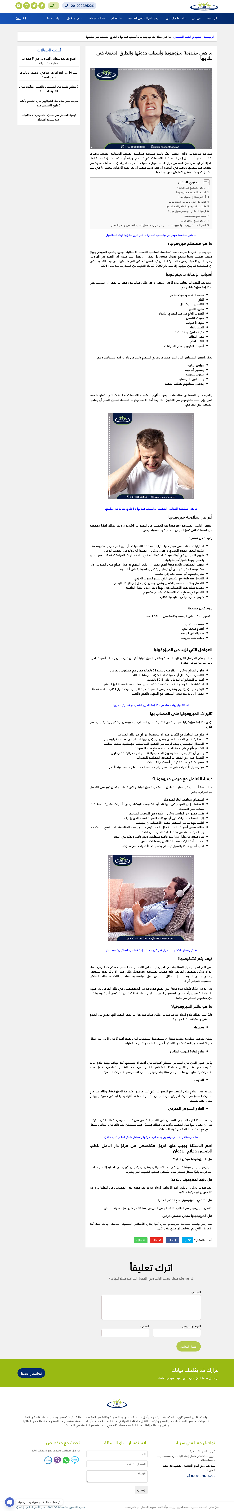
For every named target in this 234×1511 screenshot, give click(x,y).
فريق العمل (148, 1507)
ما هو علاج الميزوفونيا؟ (193, 220)
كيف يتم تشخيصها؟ (195, 215)
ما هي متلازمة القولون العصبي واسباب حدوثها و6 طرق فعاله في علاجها (151, 508)
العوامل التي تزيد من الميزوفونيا (187, 201)
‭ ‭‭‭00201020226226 (202, 1476)
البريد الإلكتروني (190, 1326)
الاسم (144, 1326)
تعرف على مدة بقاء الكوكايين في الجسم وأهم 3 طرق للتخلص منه (49, 103)
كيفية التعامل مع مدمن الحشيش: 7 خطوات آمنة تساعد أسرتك (49, 117)
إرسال (141, 1490)
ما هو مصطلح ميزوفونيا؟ (191, 187)
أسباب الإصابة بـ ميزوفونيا (191, 192)
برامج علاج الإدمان (176, 18)
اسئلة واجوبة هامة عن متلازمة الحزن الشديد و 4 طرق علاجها (151, 705)
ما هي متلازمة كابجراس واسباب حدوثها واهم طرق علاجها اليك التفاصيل (151, 235)
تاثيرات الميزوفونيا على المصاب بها (186, 206)
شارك (172, 1240)
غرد (186, 1240)
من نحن (196, 18)
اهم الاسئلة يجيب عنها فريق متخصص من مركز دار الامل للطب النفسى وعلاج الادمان (158, 225)
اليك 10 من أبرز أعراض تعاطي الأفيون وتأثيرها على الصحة (49, 74)
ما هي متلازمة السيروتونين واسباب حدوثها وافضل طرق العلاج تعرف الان (151, 1137)
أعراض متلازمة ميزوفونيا (192, 197)
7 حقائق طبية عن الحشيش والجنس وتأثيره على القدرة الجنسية (48, 88)
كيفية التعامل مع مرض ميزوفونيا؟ (187, 211)
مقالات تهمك (97, 18)
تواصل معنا (53, 18)
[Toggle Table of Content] (205, 182)
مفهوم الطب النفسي (187, 36)
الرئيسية (212, 18)
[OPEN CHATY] (9, 1502)
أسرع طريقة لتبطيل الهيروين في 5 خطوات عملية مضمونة (49, 60)
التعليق (195, 1292)
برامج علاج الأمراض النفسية (143, 18)
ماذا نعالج (117, 18)
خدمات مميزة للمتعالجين (192, 1507)
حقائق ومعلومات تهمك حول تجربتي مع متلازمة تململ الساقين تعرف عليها (151, 950)
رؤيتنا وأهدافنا (166, 1507)
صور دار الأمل (74, 18)
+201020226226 (81, 5)
